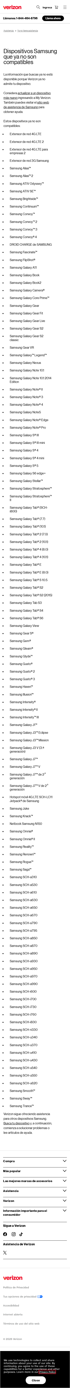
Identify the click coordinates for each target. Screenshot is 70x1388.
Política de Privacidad (16, 1287)
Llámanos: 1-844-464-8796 (20, 18)
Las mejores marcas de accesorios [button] (27, 1181)
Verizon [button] (8, 1200)
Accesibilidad (11, 1305)
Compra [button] (9, 1161)
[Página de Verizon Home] (12, 7)
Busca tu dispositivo (17, 1123)
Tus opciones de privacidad (20, 1296)
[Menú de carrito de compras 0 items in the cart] (56, 7)
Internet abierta (13, 1314)
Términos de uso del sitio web (21, 1323)
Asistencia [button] (10, 1191)
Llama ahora (53, 18)
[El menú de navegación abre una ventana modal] (65, 7)
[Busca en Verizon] (38, 7)
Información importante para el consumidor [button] (25, 1212)
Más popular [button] (12, 1171)
